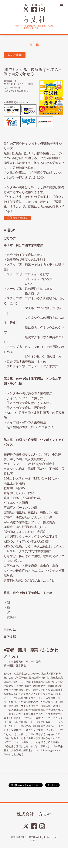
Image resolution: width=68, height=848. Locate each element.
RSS (35, 840)
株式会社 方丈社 (34, 814)
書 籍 (34, 45)
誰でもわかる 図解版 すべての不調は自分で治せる (33, 71)
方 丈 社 (34, 19)
